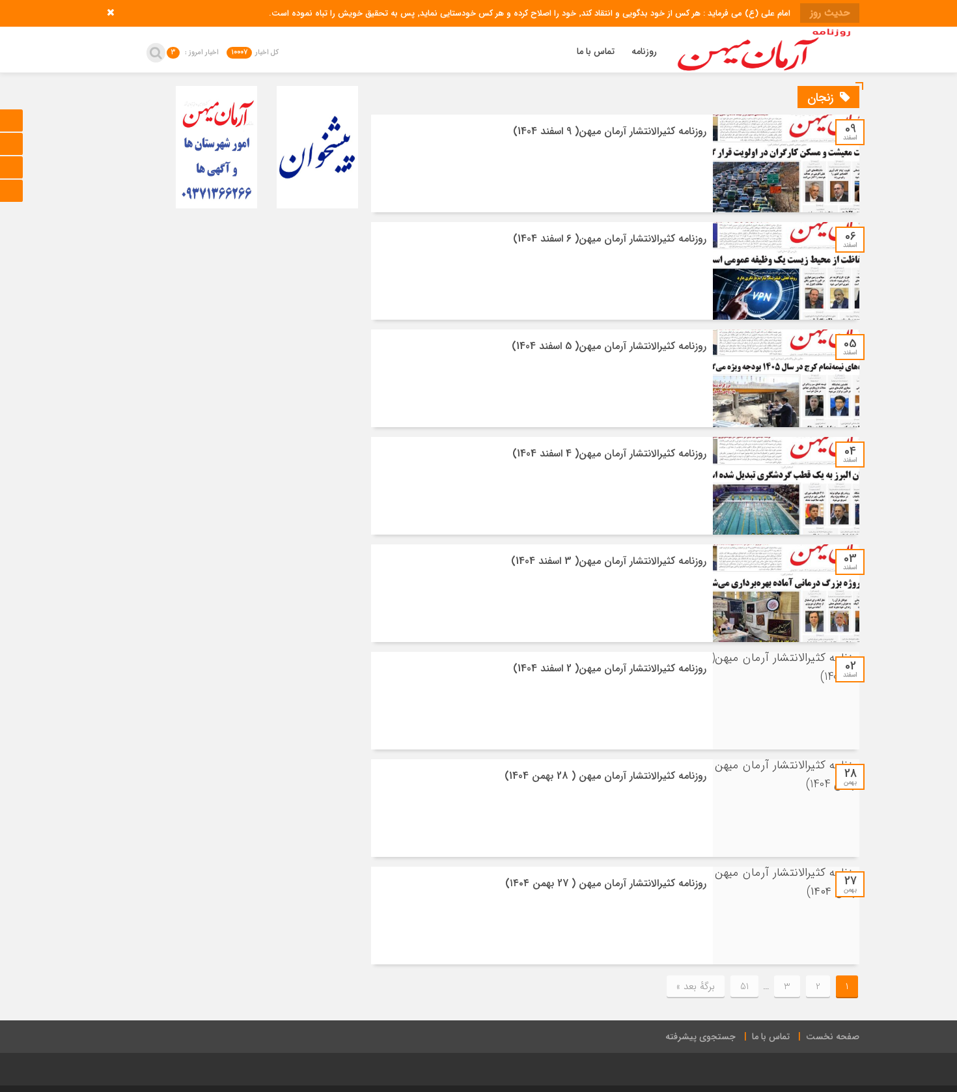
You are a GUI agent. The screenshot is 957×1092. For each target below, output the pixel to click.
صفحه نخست (832, 1036)
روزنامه (644, 51)
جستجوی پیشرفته (700, 1036)
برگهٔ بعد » (695, 986)
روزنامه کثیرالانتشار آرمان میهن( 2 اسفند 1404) (609, 668)
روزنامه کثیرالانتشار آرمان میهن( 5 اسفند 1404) (609, 346)
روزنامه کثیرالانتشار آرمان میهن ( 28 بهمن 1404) (605, 776)
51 (744, 986)
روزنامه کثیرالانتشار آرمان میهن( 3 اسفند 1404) (608, 561)
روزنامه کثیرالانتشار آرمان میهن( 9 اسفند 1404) (609, 131)
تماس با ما (596, 51)
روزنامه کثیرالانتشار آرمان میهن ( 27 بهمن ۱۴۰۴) (605, 883)
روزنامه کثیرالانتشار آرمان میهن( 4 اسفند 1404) (609, 453)
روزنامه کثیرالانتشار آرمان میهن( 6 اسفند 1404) (609, 239)
